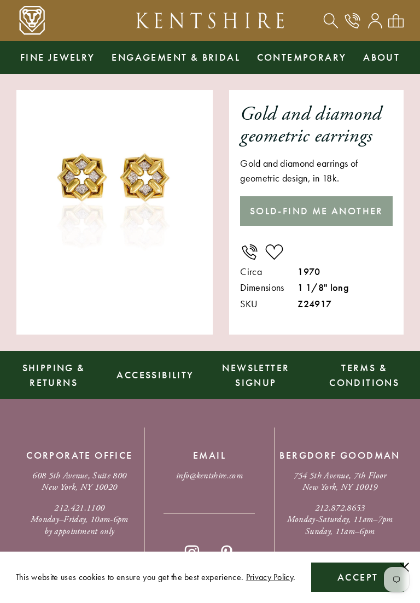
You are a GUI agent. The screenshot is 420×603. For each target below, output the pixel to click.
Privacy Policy (269, 577)
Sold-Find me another (316, 210)
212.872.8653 (340, 508)
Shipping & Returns (53, 375)
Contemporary (302, 57)
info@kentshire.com (209, 476)
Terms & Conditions (364, 375)
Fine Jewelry (57, 57)
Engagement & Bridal (176, 57)
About (381, 57)
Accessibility (155, 374)
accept (357, 577)
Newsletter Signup (255, 375)
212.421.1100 (79, 508)
